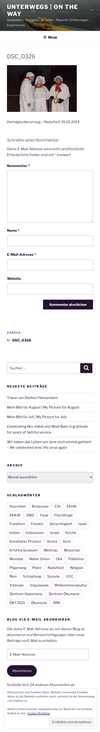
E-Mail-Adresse (21, 254)
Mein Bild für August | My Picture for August (43, 407)
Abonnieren (22, 671)
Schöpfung (32, 576)
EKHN (71, 506)
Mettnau (51, 550)
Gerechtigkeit (61, 524)
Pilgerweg (18, 568)
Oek (59, 559)
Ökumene (39, 603)
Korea (52, 541)
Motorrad (72, 550)
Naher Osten (39, 559)
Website (14, 279)
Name (13, 230)
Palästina (75, 559)
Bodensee (40, 506)
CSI (57, 506)
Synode (53, 576)
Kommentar (18, 166)
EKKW (15, 515)
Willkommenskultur (70, 585)
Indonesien (35, 533)
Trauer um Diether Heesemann (32, 398)
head (82, 524)
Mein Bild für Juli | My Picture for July (37, 417)
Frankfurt (17, 524)
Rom (13, 576)
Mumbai (16, 559)
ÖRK (56, 603)
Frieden (37, 524)
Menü (52, 37)
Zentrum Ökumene (64, 594)
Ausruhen (18, 506)
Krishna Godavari (24, 550)
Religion (76, 568)
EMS (30, 515)
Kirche (70, 533)
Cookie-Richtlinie (38, 713)
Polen (37, 568)
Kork (67, 541)
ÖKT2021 (17, 603)
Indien (15, 533)
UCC (69, 576)
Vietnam (17, 585)
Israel (54, 533)
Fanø (44, 515)
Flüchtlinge (63, 515)
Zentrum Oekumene (26, 594)
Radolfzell (56, 568)
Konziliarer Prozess (25, 541)
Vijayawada (39, 585)
